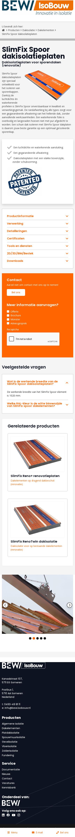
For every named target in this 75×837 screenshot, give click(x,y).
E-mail (39, 832)
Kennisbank (9, 787)
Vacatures (8, 783)
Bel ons (16, 292)
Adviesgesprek (18, 323)
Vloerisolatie (9, 746)
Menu (14, 832)
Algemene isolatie (13, 723)
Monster (15, 319)
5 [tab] (45, 638)
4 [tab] (41, 638)
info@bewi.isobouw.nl (18, 708)
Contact (7, 778)
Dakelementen (46, 30)
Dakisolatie (28, 30)
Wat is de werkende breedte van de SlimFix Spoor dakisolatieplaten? (32, 382)
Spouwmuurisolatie (13, 737)
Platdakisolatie (10, 732)
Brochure (15, 315)
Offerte (14, 311)
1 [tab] (30, 638)
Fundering (8, 755)
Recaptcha (13, 329)
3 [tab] (37, 638)
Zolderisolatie (10, 751)
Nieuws (6, 774)
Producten (14, 30)
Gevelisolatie (9, 741)
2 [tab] (34, 638)
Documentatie (11, 769)
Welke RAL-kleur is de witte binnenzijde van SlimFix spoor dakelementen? (34, 404)
